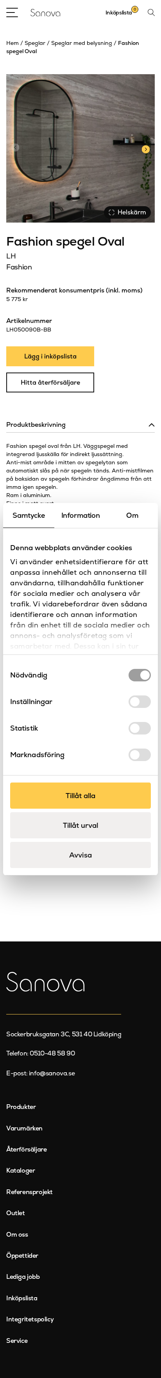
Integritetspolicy (30, 1319)
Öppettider (22, 1255)
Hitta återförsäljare (50, 382)
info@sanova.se (52, 1073)
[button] (145, 148)
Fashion (19, 266)
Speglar (35, 42)
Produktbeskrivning (36, 425)
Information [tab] (80, 515)
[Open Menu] (12, 12)
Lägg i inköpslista (50, 356)
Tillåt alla (80, 795)
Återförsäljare (26, 1149)
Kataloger (20, 1170)
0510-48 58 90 (52, 1053)
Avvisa (80, 854)
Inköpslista (22, 1298)
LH (11, 255)
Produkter (21, 1107)
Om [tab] (132, 515)
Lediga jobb (23, 1277)
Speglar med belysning (81, 42)
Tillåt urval (80, 825)
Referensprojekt (29, 1192)
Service (16, 1341)
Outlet (15, 1213)
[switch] (140, 701)
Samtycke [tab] (29, 515)
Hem (12, 42)
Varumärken (24, 1128)
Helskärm (132, 212)
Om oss (17, 1234)
